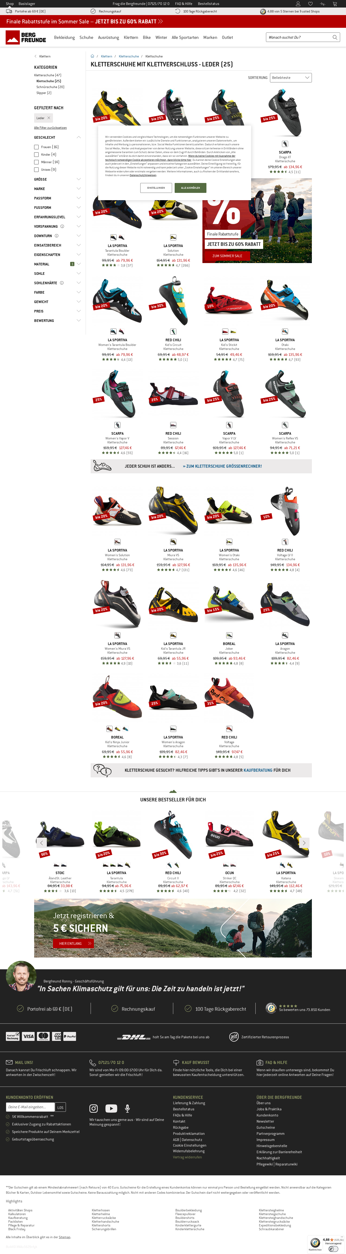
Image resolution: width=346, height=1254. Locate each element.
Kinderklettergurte (188, 1225)
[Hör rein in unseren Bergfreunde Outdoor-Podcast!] (131, 1109)
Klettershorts (101, 1225)
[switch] (333, 1249)
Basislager (27, 3)
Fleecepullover (185, 1214)
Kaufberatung (18, 1218)
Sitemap (64, 1237)
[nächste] (304, 843)
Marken (210, 37)
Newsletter (265, 1121)
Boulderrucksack (187, 1221)
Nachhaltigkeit (268, 1158)
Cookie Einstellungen (189, 1145)
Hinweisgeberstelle (272, 1146)
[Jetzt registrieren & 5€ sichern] (173, 928)
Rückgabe (181, 1127)
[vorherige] (41, 843)
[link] (57, 56)
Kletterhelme (101, 1214)
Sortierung (258, 77)
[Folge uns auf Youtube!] (114, 1109)
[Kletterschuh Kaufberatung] (201, 770)
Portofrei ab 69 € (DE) (30, 11)
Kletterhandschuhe (105, 1221)
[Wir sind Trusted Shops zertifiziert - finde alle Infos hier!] (271, 1008)
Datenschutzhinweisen (143, 175)
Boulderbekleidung (188, 1210)
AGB (176, 1139)
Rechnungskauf (110, 11)
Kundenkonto (267, 1115)
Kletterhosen (101, 1210)
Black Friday (16, 1229)
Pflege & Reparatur (21, 1225)
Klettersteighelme (271, 1210)
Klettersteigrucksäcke (274, 1221)
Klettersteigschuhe (272, 1214)
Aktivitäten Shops (20, 1210)
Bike (147, 37)
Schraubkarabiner (271, 1229)
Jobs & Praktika (269, 1109)
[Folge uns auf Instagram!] (97, 1109)
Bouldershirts (184, 1218)
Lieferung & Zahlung (189, 1103)
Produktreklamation (189, 1133)
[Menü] (342, 1238)
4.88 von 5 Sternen (293, 11)
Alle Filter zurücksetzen (50, 128)
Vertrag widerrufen (187, 1157)
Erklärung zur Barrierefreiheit (279, 1152)
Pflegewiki (265, 1164)
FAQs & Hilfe (182, 1115)
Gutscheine (266, 1127)
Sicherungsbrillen (104, 1229)
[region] (174, 163)
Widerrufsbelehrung (189, 1151)
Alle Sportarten (185, 37)
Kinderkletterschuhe (189, 1229)
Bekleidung (64, 37)
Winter (161, 37)
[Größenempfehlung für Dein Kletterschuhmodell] (201, 466)
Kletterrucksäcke (104, 1218)
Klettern (131, 37)
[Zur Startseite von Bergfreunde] (27, 37)
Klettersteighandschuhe (276, 1218)
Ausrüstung (108, 37)
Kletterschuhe (129, 56)
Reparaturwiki (286, 1164)
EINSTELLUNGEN (156, 187)
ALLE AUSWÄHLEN (190, 187)
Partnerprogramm (271, 1133)
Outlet (227, 37)
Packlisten (15, 1221)
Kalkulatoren (17, 1214)
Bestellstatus (183, 1109)
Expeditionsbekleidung (275, 1225)
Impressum (266, 1139)
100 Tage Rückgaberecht (200, 11)
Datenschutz (192, 1139)
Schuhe (86, 37)
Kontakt (179, 1121)
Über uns (264, 1103)
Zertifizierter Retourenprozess (265, 1037)
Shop (10, 3)
